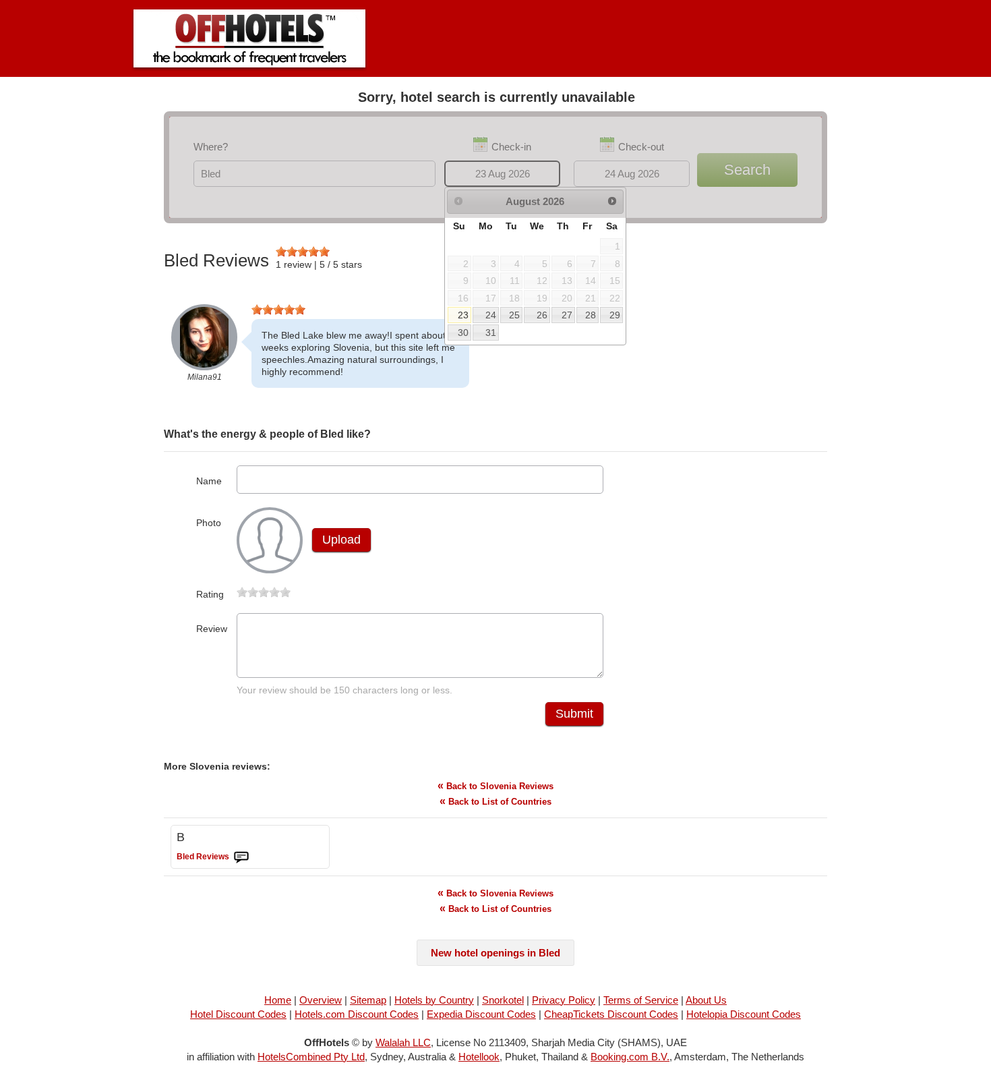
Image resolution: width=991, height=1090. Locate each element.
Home (277, 1000)
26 (542, 315)
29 (614, 315)
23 (463, 315)
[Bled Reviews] (241, 857)
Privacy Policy (563, 1000)
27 (567, 315)
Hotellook (479, 1056)
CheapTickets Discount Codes (611, 1014)
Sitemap (368, 1000)
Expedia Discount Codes (481, 1014)
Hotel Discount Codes (238, 1014)
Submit (574, 713)
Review (211, 628)
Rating (210, 594)
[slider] (303, 251)
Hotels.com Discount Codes (357, 1014)
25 (514, 315)
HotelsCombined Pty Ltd (311, 1056)
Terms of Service (640, 1000)
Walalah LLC (403, 1042)
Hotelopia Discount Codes (743, 1014)
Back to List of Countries (495, 801)
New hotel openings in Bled (495, 952)
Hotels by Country (434, 1000)
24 (490, 315)
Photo (208, 522)
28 (590, 315)
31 (490, 332)
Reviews (203, 856)
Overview (320, 1000)
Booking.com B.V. (630, 1056)
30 (463, 332)
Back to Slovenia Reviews (495, 785)
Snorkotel (503, 1000)
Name (209, 481)
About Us (706, 1000)
